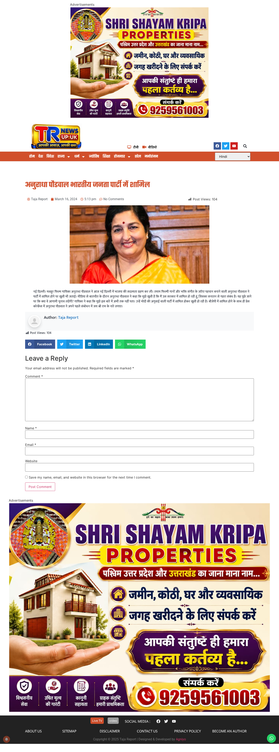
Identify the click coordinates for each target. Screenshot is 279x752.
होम (32, 157)
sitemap (69, 731)
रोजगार (119, 157)
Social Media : (137, 721)
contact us (147, 731)
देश (40, 157)
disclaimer (110, 731)
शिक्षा (106, 157)
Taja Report (68, 317)
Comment (34, 376)
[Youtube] (234, 146)
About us (33, 731)
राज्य (61, 157)
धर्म (76, 157)
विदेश (50, 157)
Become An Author (229, 731)
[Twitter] (225, 146)
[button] (245, 146)
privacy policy (187, 731)
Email (30, 444)
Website (31, 461)
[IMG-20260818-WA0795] (139, 116)
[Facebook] (217, 146)
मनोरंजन (151, 157)
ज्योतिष (94, 157)
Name (31, 428)
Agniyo (181, 739)
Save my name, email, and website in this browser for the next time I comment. (90, 477)
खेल (138, 157)
